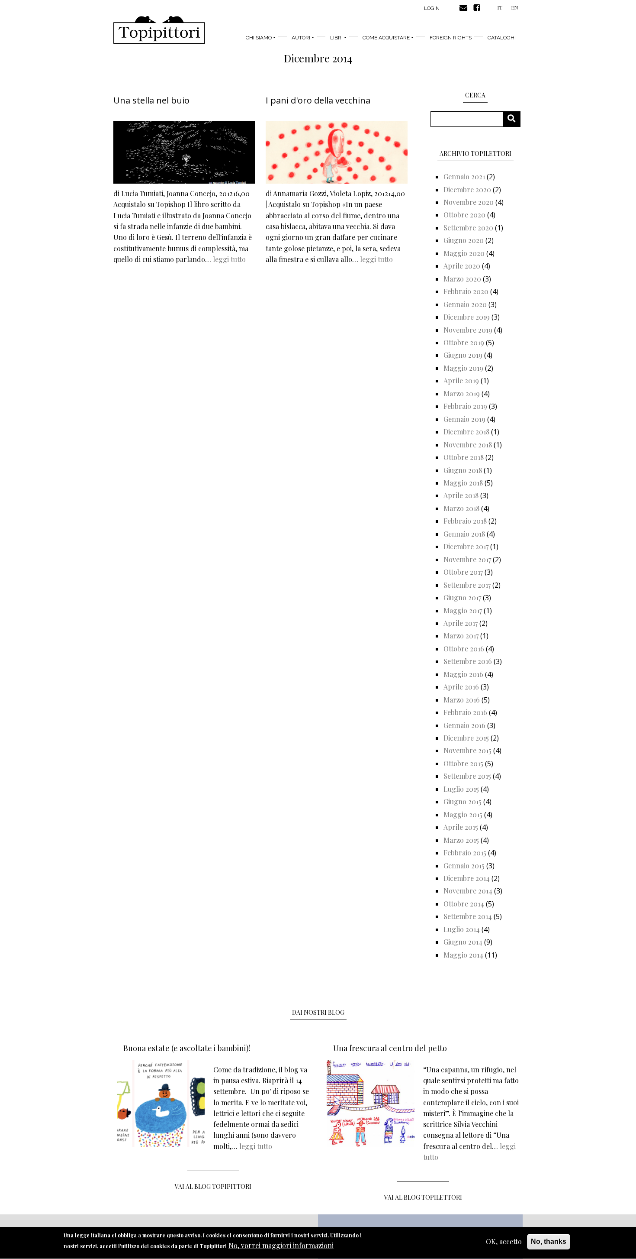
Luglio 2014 (461, 929)
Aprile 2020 (461, 265)
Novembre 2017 (467, 559)
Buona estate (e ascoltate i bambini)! (187, 1048)
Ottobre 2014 (463, 903)
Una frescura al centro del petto (390, 1048)
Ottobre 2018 (463, 457)
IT (499, 7)
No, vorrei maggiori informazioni (281, 1245)
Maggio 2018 (463, 482)
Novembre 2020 (468, 202)
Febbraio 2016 (465, 712)
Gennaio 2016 (464, 725)
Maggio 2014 (463, 954)
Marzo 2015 (461, 840)
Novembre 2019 (467, 329)
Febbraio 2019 (465, 406)
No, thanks (548, 1241)
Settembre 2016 (467, 661)
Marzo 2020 (462, 278)
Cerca (514, 119)
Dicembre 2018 (466, 431)
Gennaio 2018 (464, 533)
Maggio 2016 (463, 674)
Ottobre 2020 (464, 214)
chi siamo (259, 38)
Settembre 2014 (467, 916)
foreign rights (451, 38)
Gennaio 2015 (464, 865)
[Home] (159, 30)
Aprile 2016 (461, 686)
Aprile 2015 (460, 827)
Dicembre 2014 (466, 878)
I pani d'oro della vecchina (318, 100)
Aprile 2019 (461, 380)
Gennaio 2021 (464, 176)
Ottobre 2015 (463, 763)
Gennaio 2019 (464, 419)
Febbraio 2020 (465, 291)
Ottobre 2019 (463, 342)
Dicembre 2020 (467, 189)
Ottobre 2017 (463, 571)
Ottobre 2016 (463, 648)
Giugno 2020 (463, 240)
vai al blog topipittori (213, 1186)
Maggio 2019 (463, 367)
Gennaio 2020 (465, 304)
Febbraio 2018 (465, 520)
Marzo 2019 (461, 393)
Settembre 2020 (468, 227)
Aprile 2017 (460, 623)
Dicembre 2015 (466, 737)
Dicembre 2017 (465, 546)
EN (514, 7)
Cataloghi (502, 38)
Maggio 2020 (464, 253)
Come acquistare (386, 38)
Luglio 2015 (461, 788)
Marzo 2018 (461, 508)
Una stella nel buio (151, 100)
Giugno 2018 (462, 470)
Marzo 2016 (461, 699)
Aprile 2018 (461, 495)
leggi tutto (229, 259)
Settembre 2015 (467, 775)
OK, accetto (504, 1241)
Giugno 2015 (462, 801)
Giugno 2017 (462, 597)
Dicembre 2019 (466, 316)
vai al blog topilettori (423, 1197)
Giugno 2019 (462, 354)
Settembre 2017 (467, 584)
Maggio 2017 (462, 610)
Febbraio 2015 (464, 852)
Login (432, 8)
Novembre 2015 (467, 750)
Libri (336, 38)
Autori (301, 38)
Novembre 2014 (467, 890)
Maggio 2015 (462, 814)
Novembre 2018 (467, 444)
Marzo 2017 (461, 635)
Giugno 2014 (462, 941)
